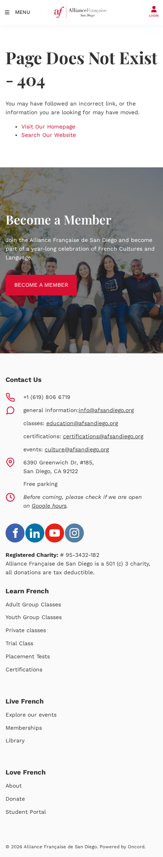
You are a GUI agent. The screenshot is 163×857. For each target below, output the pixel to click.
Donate (15, 799)
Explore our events (31, 714)
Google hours (49, 505)
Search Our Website (48, 135)
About (14, 785)
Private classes (26, 630)
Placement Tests (28, 656)
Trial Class (19, 643)
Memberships (24, 728)
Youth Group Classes (34, 617)
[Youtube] (54, 533)
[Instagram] (74, 533)
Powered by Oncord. (123, 846)
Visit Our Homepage (48, 126)
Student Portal (26, 812)
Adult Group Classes (33, 604)
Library (15, 740)
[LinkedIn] (34, 533)
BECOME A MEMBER (32, 279)
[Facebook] (15, 533)
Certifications (24, 669)
